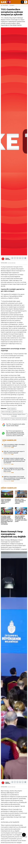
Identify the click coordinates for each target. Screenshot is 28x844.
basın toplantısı (12, 408)
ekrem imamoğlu (6, 411)
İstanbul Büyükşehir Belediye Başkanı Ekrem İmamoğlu (14, 415)
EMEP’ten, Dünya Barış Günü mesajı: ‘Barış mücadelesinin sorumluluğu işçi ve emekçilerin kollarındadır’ (14, 479)
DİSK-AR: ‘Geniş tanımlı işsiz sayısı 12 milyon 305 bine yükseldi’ (14, 453)
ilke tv (20, 411)
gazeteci (15, 411)
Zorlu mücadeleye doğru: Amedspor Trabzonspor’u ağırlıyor (14, 446)
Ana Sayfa (5, 5)
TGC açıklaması (5, 419)
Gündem (12, 5)
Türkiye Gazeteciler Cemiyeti (18, 419)
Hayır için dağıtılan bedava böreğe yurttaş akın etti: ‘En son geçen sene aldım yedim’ (14, 470)
